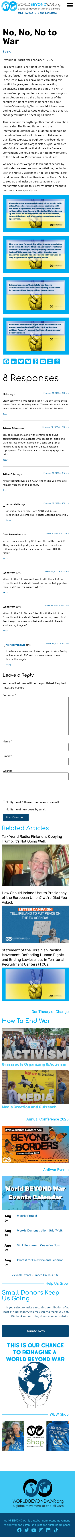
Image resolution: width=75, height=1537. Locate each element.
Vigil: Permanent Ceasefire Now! (38, 1245)
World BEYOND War (15, 1520)
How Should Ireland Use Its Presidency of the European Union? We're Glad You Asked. (34, 897)
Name (7, 741)
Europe (7, 51)
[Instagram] (41, 1530)
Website (7, 770)
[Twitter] (26, 1530)
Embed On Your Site (46, 1275)
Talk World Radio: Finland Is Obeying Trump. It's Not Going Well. (32, 838)
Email (7, 755)
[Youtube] (34, 1530)
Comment (9, 695)
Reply (5, 414)
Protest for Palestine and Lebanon (40, 1260)
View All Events (21, 1275)
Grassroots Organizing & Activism (34, 1064)
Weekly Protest (27, 1215)
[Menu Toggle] (70, 5)
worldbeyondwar (15, 644)
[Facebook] (19, 1530)
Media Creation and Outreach (29, 1107)
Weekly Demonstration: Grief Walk (39, 1230)
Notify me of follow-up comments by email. (33, 802)
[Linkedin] (48, 1530)
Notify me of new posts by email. (26, 809)
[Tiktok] (56, 1530)
